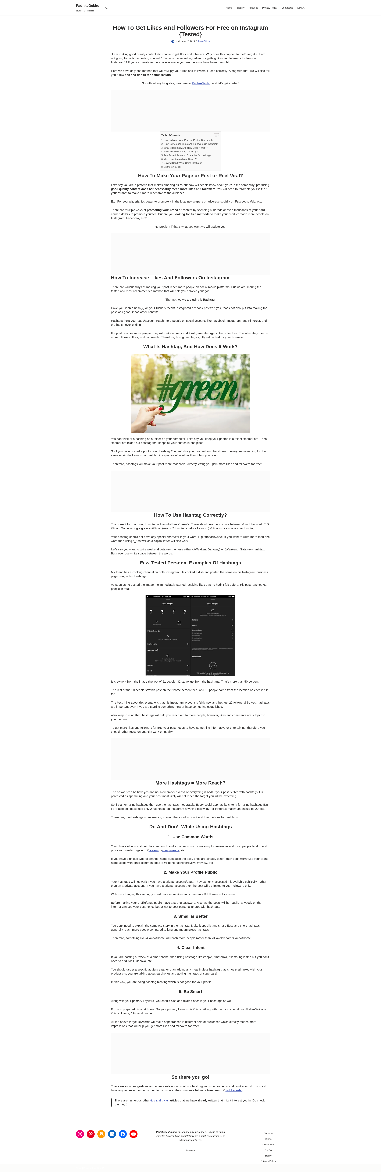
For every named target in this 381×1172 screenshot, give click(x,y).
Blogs (268, 1139)
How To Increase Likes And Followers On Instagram (191, 144)
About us (253, 8)
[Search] (106, 8)
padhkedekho (233, 1090)
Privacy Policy (269, 8)
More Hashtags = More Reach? (180, 159)
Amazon (190, 1150)
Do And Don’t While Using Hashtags (183, 163)
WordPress (102, 1168)
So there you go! (172, 167)
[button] (244, 7)
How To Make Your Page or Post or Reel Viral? (188, 140)
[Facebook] (123, 1134)
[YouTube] (133, 1134)
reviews (154, 850)
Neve (79, 1168)
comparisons (170, 850)
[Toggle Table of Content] (214, 135)
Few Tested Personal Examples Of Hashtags (187, 155)
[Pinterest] (91, 1134)
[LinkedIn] (112, 1134)
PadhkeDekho (201, 83)
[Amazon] (101, 1134)
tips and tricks (159, 1100)
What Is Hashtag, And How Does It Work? (185, 148)
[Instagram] (80, 1134)
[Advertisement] (190, 111)
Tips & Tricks (204, 41)
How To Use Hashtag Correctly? (181, 151)
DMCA (301, 8)
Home (229, 8)
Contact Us (287, 8)
